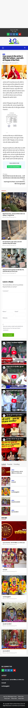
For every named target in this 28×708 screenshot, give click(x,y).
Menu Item (21, 696)
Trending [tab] (16, 464)
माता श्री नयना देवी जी (15, 502)
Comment (6, 291)
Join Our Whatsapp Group (10, 696)
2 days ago (12, 217)
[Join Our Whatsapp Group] (8, 34)
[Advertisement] (14, 14)
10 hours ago (13, 544)
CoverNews (14, 705)
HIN (15, 31)
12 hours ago (13, 625)
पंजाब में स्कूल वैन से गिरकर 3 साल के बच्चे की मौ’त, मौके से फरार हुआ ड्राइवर (14, 181)
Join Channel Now (15, 166)
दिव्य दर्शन (12, 480)
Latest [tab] (3, 464)
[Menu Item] (11, 34)
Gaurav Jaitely (6, 217)
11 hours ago (13, 571)
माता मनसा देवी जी (14, 512)
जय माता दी (13, 482)
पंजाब (4, 54)
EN (12, 31)
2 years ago (13, 62)
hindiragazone (7, 62)
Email (17, 311)
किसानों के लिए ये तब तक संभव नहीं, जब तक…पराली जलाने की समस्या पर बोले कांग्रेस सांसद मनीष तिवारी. (14, 176)
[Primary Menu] (2, 48)
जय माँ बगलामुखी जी (15, 492)
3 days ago (12, 245)
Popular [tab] (9, 464)
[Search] (25, 47)
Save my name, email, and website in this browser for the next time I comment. (13, 328)
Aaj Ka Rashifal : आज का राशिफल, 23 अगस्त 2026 (14, 542)
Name (5, 311)
